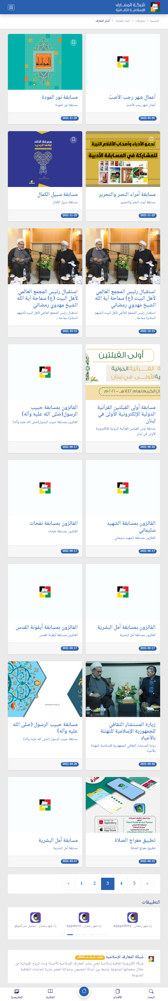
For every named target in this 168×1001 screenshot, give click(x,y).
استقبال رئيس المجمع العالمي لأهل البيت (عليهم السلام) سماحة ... (125, 315)
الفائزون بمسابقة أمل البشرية (126, 627)
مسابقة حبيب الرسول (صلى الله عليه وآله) (45, 728)
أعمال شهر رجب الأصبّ (132, 97)
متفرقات (140, 21)
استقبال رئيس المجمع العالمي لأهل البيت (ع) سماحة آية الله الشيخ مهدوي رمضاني (125, 299)
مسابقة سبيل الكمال (57, 195)
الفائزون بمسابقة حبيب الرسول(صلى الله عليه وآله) (50, 411)
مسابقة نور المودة (60, 97)
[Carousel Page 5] (91, 934)
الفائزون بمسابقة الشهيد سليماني (131, 527)
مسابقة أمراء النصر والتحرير (127, 195)
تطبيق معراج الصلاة (135, 840)
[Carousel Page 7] (105, 934)
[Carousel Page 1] (62, 934)
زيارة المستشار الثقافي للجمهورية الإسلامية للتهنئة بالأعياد (128, 732)
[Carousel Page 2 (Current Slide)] (70, 934)
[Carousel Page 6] (98, 934)
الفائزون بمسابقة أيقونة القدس (47, 627)
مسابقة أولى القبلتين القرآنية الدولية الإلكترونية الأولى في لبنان (126, 415)
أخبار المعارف (122, 21)
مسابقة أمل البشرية (58, 840)
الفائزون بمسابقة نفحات (53, 523)
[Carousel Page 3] (77, 934)
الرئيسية (154, 21)
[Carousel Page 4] (84, 934)
